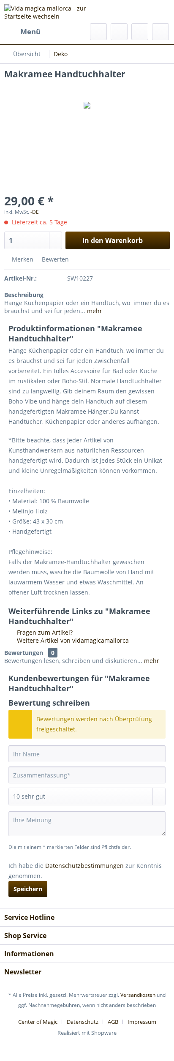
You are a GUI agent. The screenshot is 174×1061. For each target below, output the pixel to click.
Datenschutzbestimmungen (84, 866)
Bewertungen (23, 653)
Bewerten (54, 259)
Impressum (142, 1022)
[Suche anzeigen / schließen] (98, 31)
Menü (30, 31)
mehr (93, 311)
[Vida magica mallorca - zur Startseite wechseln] (45, 11)
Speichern (28, 889)
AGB (113, 1022)
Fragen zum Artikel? (44, 632)
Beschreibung (24, 295)
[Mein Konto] (139, 31)
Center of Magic (37, 1022)
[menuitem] (22, 31)
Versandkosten (137, 994)
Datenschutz (82, 1022)
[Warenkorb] (160, 31)
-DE (34, 211)
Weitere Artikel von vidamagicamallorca (72, 640)
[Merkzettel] (119, 31)
